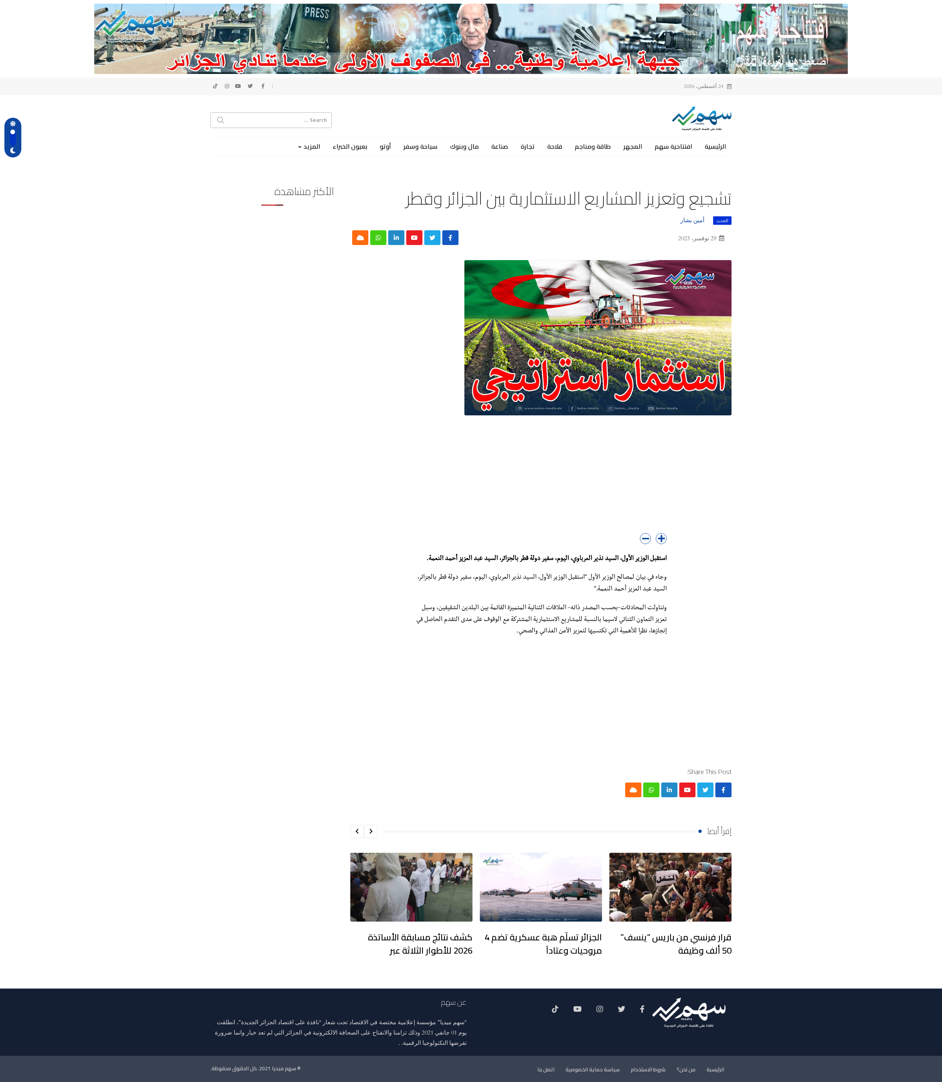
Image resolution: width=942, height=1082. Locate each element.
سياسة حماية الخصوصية (593, 1069)
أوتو (385, 146)
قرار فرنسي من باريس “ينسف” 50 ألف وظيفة (676, 944)
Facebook (642, 1012)
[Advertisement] (541, 481)
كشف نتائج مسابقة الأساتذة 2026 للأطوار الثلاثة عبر (420, 944)
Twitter (621, 1012)
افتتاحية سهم (673, 146)
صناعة (499, 146)
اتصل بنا (546, 1069)
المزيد (312, 146)
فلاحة (554, 146)
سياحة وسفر (420, 146)
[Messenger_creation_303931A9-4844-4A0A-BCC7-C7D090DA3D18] (471, 38)
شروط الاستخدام (648, 1069)
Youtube (577, 1012)
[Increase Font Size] (661, 538)
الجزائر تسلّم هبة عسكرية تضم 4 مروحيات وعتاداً (543, 944)
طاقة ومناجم (593, 146)
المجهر (632, 146)
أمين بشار (692, 220)
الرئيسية (715, 146)
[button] (371, 831)
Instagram (599, 1012)
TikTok (555, 1012)
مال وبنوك (464, 146)
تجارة (528, 146)
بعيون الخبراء (350, 146)
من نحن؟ (686, 1069)
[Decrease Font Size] (645, 538)
